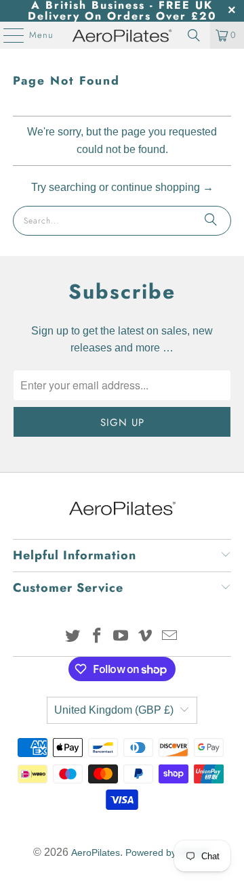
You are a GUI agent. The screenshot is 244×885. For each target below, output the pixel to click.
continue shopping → (162, 187)
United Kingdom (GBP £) (114, 710)
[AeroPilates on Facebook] (97, 636)
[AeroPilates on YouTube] (121, 636)
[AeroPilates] (122, 35)
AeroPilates (95, 852)
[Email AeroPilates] (170, 636)
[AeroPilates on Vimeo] (146, 636)
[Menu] (7, 35)
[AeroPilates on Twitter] (73, 636)
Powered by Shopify (168, 852)
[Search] (194, 35)
